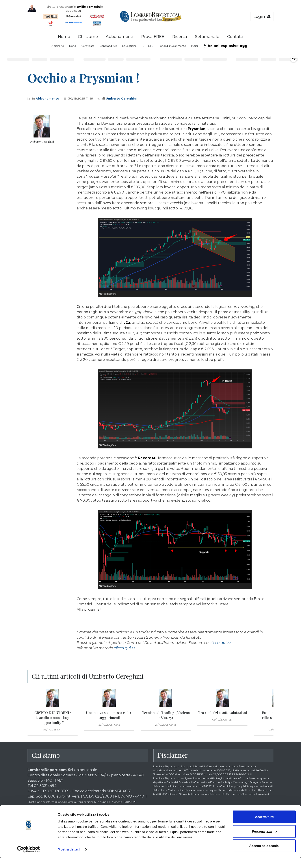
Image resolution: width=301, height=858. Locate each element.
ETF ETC (148, 45)
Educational (129, 45)
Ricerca (179, 36)
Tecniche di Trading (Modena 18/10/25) (166, 715)
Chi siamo (88, 36)
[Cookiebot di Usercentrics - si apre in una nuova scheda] (28, 849)
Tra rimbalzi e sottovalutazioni (222, 712)
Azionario (58, 45)
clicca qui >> (220, 643)
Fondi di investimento (172, 45)
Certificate (87, 45)
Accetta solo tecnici (264, 846)
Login (260, 16)
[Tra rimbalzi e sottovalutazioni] (222, 698)
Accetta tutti (264, 817)
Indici (194, 45)
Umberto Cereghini (121, 98)
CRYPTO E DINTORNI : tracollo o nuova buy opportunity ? (52, 717)
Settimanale (207, 36)
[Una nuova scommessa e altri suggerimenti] (109, 698)
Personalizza (262, 831)
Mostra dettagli (69, 849)
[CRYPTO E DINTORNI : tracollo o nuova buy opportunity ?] (53, 698)
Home (64, 36)
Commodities (108, 45)
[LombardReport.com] (150, 21)
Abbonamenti (119, 36)
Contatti (235, 36)
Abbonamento (47, 98)
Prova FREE (152, 36)
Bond (72, 45)
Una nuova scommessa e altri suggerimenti (109, 715)
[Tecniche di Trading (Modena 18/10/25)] (166, 698)
